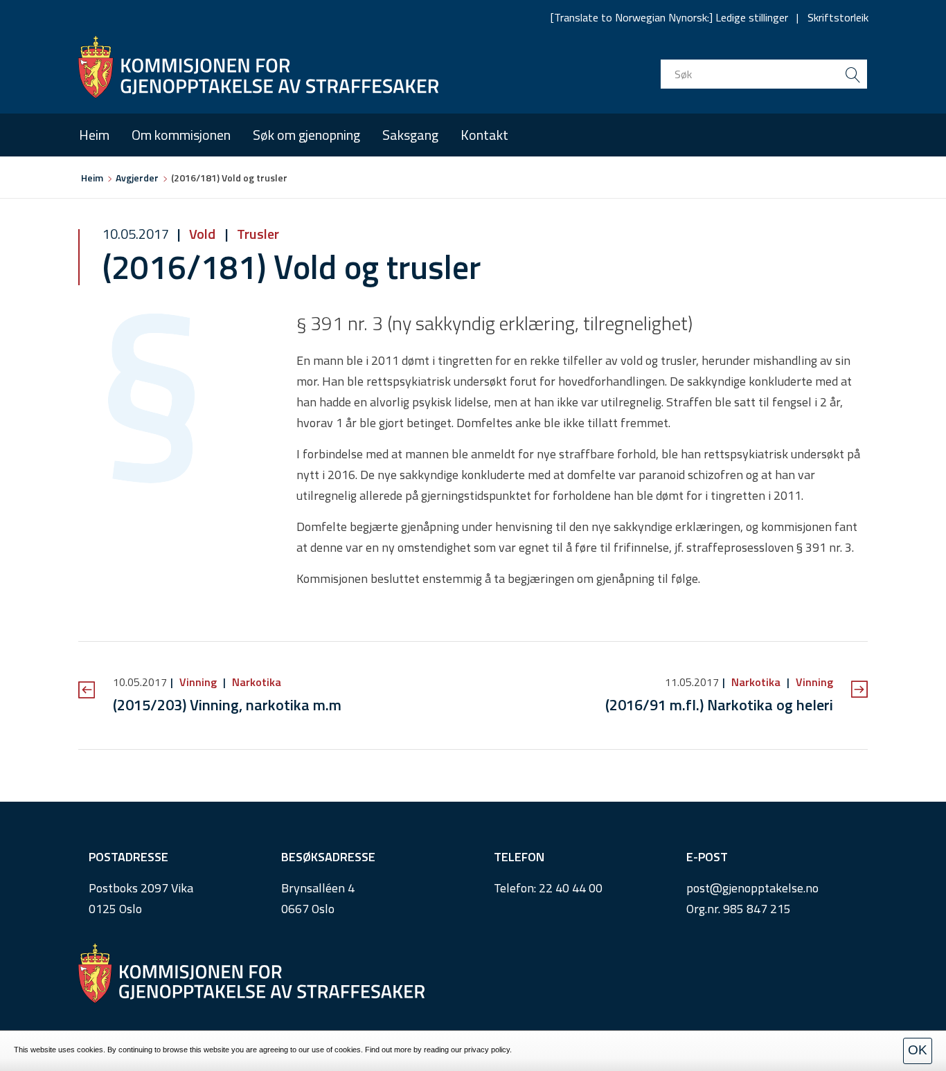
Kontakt (484, 134)
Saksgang (410, 134)
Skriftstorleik (837, 17)
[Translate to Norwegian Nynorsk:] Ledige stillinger (669, 17)
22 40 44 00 (571, 888)
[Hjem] (258, 67)
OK (917, 1050)
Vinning (198, 682)
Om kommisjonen (181, 134)
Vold (202, 233)
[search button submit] (852, 74)
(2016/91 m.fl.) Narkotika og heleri (719, 705)
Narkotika (255, 682)
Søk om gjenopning (306, 134)
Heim (94, 134)
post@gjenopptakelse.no (752, 888)
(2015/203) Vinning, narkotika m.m (227, 705)
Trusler (256, 233)
